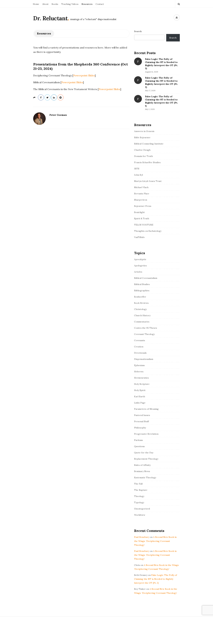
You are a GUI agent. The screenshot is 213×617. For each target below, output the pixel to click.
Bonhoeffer (140, 296)
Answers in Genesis (144, 131)
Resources (87, 4)
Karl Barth (139, 396)
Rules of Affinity (142, 465)
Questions (139, 446)
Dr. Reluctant (50, 18)
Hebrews (138, 371)
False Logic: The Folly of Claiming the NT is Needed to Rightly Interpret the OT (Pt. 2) (155, 579)
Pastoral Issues (142, 415)
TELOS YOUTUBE (143, 224)
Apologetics (140, 265)
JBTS (136, 168)
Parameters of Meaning (146, 409)
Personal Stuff (141, 421)
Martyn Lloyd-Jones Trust (148, 181)
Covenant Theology (144, 334)
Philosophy (140, 427)
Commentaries (141, 321)
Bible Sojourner (142, 137)
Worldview (139, 515)
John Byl (138, 174)
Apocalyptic (140, 259)
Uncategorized (142, 508)
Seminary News (142, 471)
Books (55, 4)
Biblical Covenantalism (145, 278)
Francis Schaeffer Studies (147, 162)
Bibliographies (141, 290)
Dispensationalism (143, 359)
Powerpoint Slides (84, 75)
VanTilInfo (139, 237)
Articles (138, 271)
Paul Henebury (141, 537)
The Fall (138, 483)
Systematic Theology (145, 477)
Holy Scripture (142, 384)
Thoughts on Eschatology (147, 231)
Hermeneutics (141, 377)
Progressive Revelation (146, 433)
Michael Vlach (141, 187)
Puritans (138, 440)
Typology (139, 502)
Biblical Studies (142, 284)
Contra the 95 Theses (145, 328)
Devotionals (140, 352)
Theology (139, 496)
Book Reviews (141, 303)
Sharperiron (140, 199)
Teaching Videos (69, 4)
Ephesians (139, 365)
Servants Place (141, 193)
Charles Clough (142, 150)
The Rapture (140, 490)
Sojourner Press (142, 206)
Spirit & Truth (141, 218)
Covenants (139, 340)
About (45, 4)
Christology (140, 309)
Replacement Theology (146, 458)
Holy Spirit (139, 390)
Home (36, 4)
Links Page (139, 402)
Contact (100, 4)
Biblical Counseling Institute (148, 143)
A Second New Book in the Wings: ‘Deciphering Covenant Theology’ (155, 541)
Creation (138, 346)
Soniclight (139, 212)
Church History (142, 315)
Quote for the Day (143, 452)
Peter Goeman (58, 114)
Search (138, 31)
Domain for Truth (143, 156)
